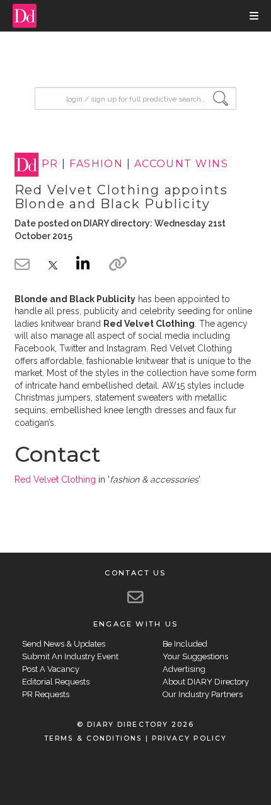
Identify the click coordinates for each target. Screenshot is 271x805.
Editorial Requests (55, 681)
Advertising (184, 669)
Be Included (185, 644)
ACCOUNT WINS (181, 164)
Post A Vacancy (50, 669)
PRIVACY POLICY (189, 738)
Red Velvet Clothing (55, 479)
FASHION (96, 164)
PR (50, 164)
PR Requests (45, 694)
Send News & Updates (63, 644)
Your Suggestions (195, 656)
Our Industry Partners (203, 694)
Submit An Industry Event (70, 656)
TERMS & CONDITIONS (93, 738)
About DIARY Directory (206, 681)
